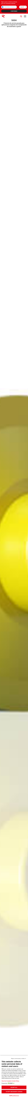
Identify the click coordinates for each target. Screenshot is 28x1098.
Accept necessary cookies (14, 1091)
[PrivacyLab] (10, 1083)
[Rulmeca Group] (3, 16)
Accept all (14, 1087)
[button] (21, 16)
